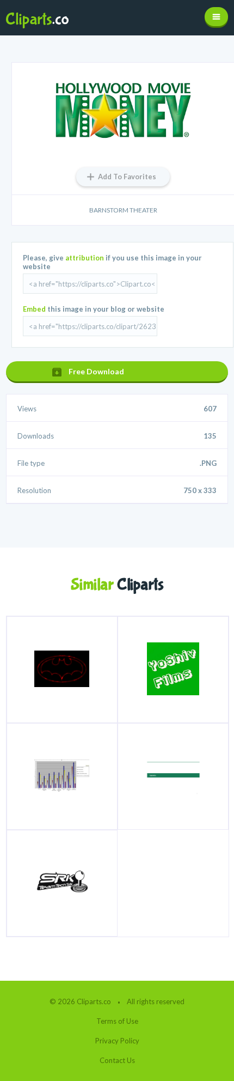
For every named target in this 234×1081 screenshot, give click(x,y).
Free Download (96, 371)
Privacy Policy (117, 1040)
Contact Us (117, 1060)
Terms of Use (117, 1021)
